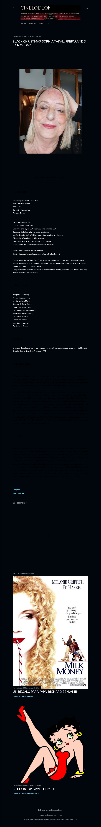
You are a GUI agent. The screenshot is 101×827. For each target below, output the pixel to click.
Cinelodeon (36, 8)
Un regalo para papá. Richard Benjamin (45, 691)
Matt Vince (58, 815)
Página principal (29, 23)
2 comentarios (27, 696)
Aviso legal (44, 23)
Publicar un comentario (30, 793)
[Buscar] (86, 7)
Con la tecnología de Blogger (52, 810)
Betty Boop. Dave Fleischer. (35, 789)
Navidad (21, 493)
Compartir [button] (16, 490)
